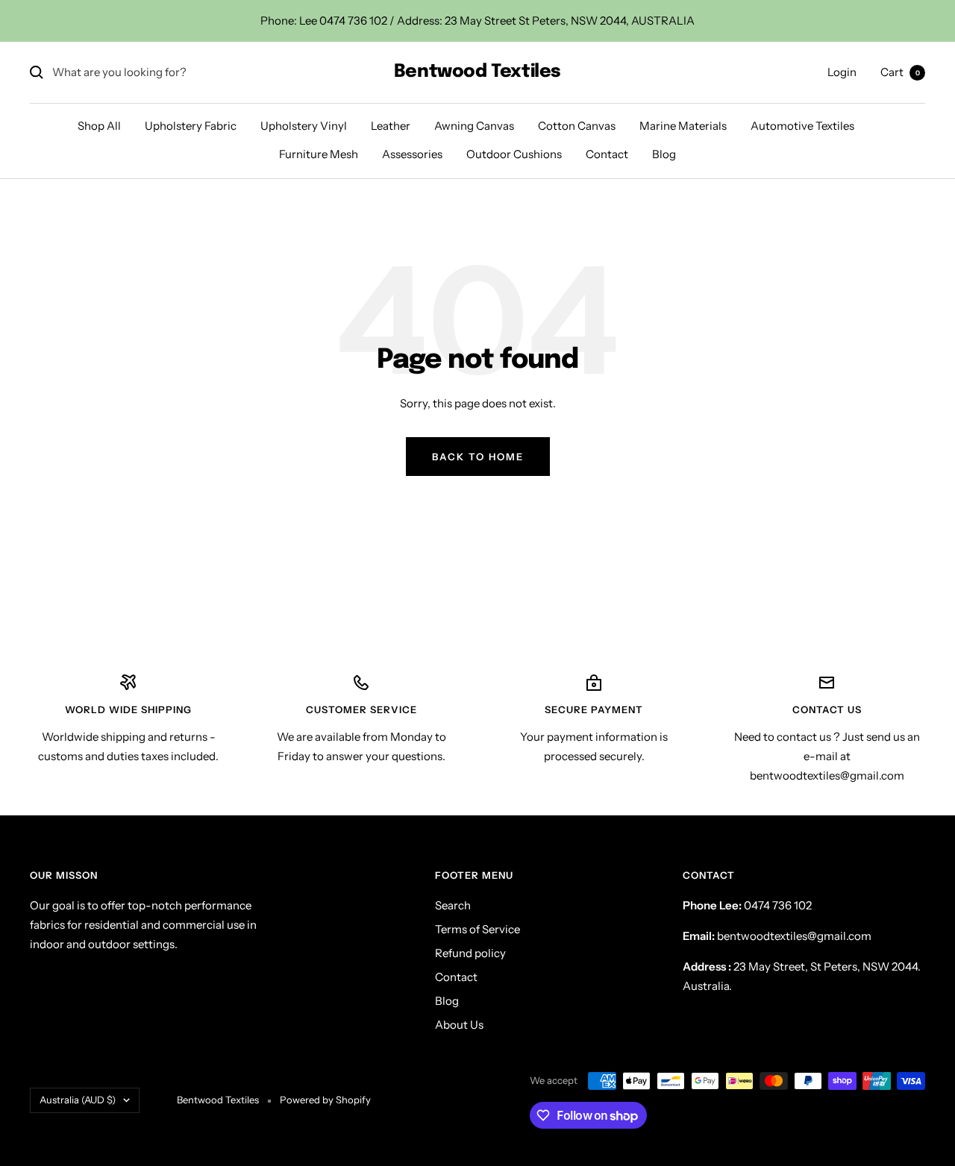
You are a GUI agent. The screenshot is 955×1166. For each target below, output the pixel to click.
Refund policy (470, 953)
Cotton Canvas (577, 126)
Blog (664, 154)
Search (453, 905)
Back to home (478, 457)
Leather (390, 126)
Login (842, 72)
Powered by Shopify (325, 1100)
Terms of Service (477, 929)
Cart (900, 72)
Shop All (99, 126)
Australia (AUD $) (78, 1100)
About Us (459, 1025)
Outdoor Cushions (514, 154)
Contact (607, 154)
